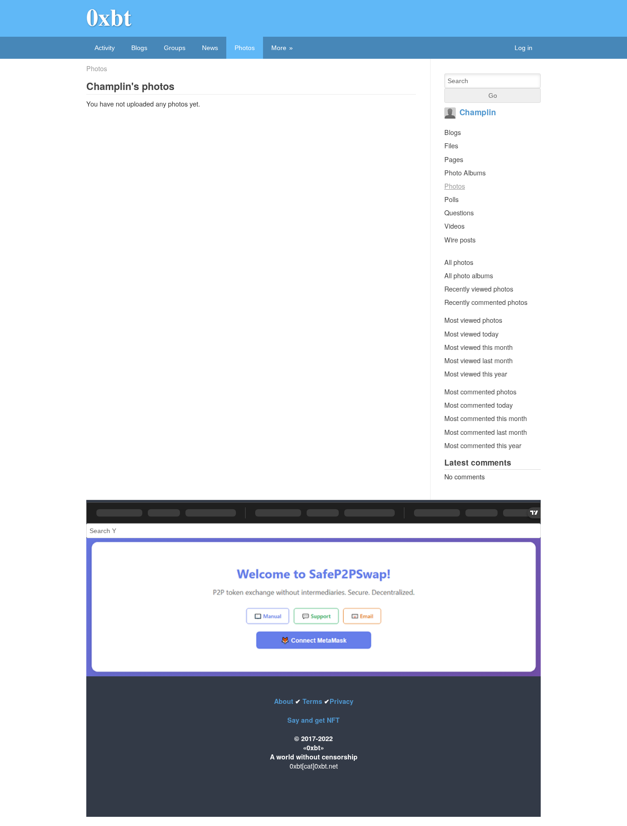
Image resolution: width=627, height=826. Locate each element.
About (284, 701)
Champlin (477, 112)
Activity (105, 47)
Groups (174, 47)
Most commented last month (485, 432)
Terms (312, 701)
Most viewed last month (478, 360)
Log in (523, 47)
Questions (459, 212)
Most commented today (478, 405)
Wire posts (460, 239)
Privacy (341, 701)
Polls (451, 199)
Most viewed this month (478, 347)
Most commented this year (482, 445)
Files (451, 145)
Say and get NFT (313, 720)
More (278, 47)
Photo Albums (465, 172)
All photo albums (468, 275)
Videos (454, 225)
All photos (458, 262)
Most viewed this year (475, 373)
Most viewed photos (473, 320)
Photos (245, 47)
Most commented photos (480, 391)
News (210, 47)
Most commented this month (485, 418)
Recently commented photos (485, 302)
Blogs (139, 47)
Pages (453, 159)
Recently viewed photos (478, 288)
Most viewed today (471, 333)
